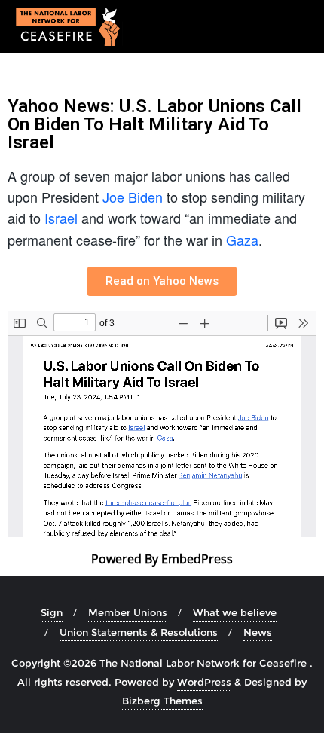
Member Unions (127, 612)
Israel (61, 218)
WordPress (204, 682)
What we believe (235, 612)
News (257, 632)
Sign (52, 612)
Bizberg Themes (162, 701)
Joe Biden (132, 196)
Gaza (242, 239)
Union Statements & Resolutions (139, 632)
